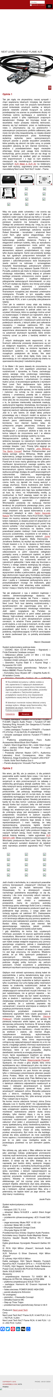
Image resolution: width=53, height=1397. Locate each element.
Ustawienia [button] (10, 714)
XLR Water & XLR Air (25, 163)
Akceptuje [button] (25, 714)
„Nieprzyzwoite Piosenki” (38, 1060)
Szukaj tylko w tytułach (38, 5)
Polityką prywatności (14, 710)
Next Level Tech (20, 1309)
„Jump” (47, 536)
